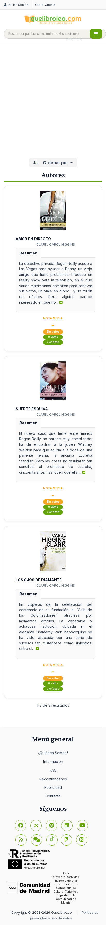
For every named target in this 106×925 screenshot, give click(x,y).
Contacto (53, 796)
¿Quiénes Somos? (53, 753)
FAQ (53, 770)
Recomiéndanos (53, 779)
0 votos (53, 337)
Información (53, 761)
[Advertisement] (53, 101)
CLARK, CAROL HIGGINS (55, 244)
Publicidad (53, 787)
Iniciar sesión (18, 5)
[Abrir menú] (96, 34)
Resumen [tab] (28, 253)
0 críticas (53, 342)
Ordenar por (55, 162)
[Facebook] (20, 825)
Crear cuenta (45, 5)
